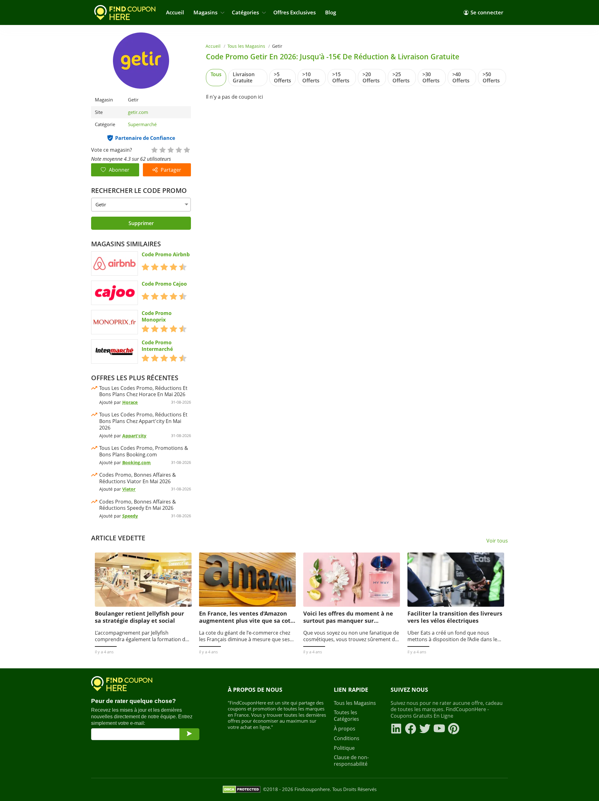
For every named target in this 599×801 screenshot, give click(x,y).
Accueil (175, 12)
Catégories (245, 12)
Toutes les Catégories (346, 715)
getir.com (138, 112)
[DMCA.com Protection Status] (242, 789)
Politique (344, 748)
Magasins (205, 12)
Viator (128, 489)
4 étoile (178, 149)
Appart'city (134, 436)
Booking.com (136, 462)
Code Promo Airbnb (166, 254)
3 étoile (170, 149)
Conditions (346, 738)
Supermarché (142, 124)
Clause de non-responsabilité (351, 760)
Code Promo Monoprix (157, 316)
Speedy (130, 516)
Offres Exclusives (294, 12)
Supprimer (141, 223)
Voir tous (497, 541)
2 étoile (162, 149)
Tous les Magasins (246, 46)
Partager (171, 169)
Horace (130, 402)
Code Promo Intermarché (157, 345)
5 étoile (186, 149)
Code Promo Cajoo (164, 284)
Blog (330, 12)
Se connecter (486, 12)
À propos (344, 728)
